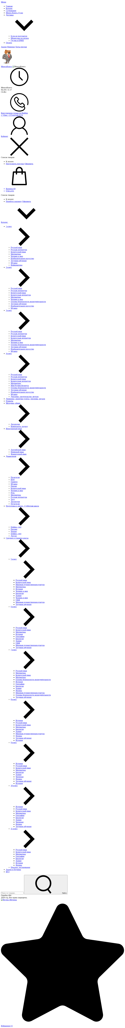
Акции (4, 47)
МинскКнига (6, 66)
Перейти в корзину (14, 201)
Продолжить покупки (15, 164)
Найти (64, 893)
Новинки (11, 47)
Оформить (29, 164)
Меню (3, 2)
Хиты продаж (21, 47)
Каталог (4, 222)
